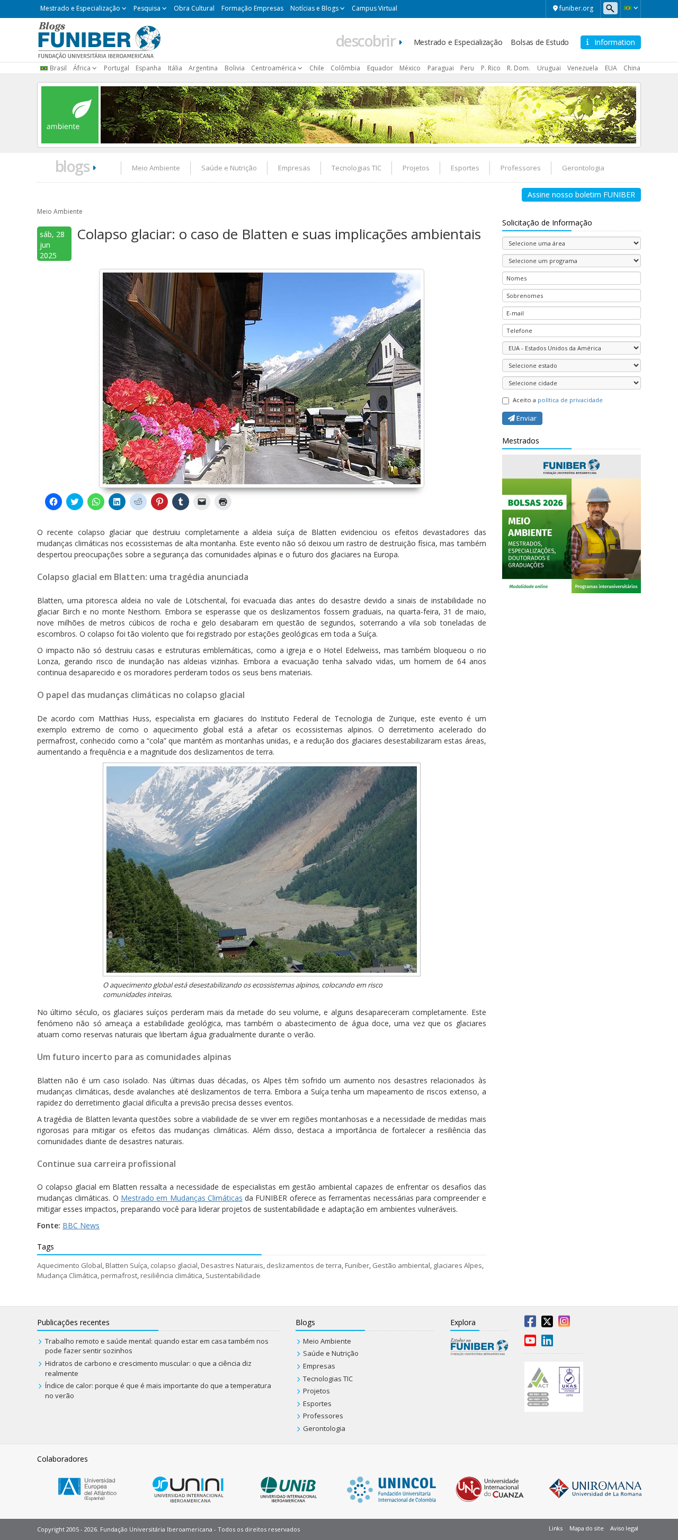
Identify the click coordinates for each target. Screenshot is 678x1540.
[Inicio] (99, 39)
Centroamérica (273, 68)
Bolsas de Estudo (540, 42)
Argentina (203, 68)
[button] (630, 8)
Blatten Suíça (126, 1265)
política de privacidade (570, 400)
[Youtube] (530, 1342)
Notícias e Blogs (314, 8)
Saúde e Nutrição (229, 168)
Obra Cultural (194, 8)
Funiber (357, 1265)
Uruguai (549, 68)
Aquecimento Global (69, 1265)
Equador (380, 68)
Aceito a (558, 400)
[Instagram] (564, 1323)
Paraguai (440, 68)
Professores (521, 168)
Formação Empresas (252, 8)
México (410, 68)
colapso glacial (174, 1265)
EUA (611, 68)
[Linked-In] (547, 1342)
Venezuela (582, 68)
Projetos (416, 168)
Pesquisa (146, 8)
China (631, 68)
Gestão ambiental (401, 1265)
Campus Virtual (374, 8)
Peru (467, 68)
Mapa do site (586, 1528)
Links (556, 1528)
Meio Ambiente (156, 168)
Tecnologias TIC (356, 168)
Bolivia (235, 68)
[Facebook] (530, 1323)
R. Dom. (518, 68)
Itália (175, 68)
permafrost (119, 1275)
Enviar (526, 418)
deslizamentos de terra (304, 1265)
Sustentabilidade (233, 1275)
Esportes (465, 168)
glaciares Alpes (457, 1265)
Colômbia (345, 68)
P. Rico (491, 68)
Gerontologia (583, 168)
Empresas (294, 168)
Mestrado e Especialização (80, 8)
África (82, 68)
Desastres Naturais (232, 1265)
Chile (316, 68)
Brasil (58, 68)
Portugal (116, 68)
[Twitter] (547, 1323)
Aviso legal (624, 1528)
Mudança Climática (67, 1275)
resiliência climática (171, 1275)
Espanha (148, 68)
